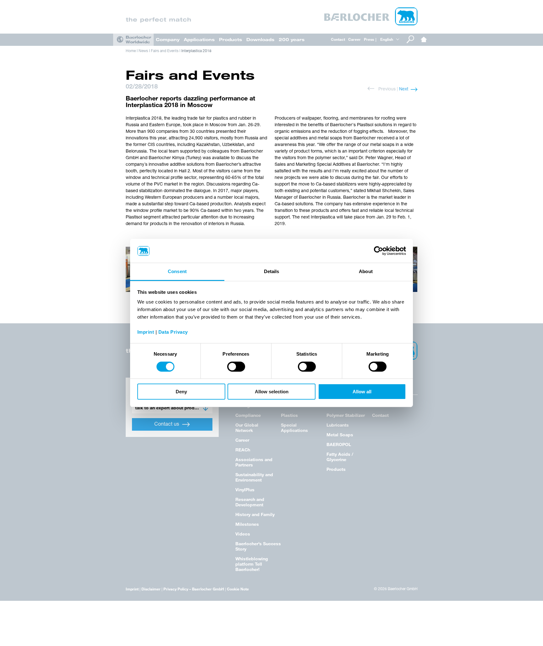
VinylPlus (245, 489)
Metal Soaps (339, 434)
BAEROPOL (338, 444)
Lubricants (337, 425)
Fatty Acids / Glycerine (339, 456)
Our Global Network (246, 427)
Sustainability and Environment (254, 477)
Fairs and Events (164, 51)
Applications (199, 39)
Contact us (166, 424)
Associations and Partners (253, 462)
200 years (291, 39)
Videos (242, 533)
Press (369, 39)
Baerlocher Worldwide (138, 39)
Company (167, 39)
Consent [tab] (177, 271)
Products (230, 39)
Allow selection (271, 392)
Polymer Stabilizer (345, 415)
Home (424, 39)
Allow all (362, 392)
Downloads (260, 39)
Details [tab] (271, 271)
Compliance (248, 415)
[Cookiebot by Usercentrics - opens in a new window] (378, 251)
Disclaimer (151, 588)
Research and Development (249, 502)
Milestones (247, 524)
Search (410, 39)
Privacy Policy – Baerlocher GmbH (193, 588)
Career (354, 39)
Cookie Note (238, 588)
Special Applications (294, 427)
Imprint (132, 588)
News (143, 51)
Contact (338, 39)
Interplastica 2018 (196, 51)
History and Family (255, 514)
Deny (181, 392)
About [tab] (366, 271)
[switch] (236, 367)
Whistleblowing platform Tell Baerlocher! (251, 564)
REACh (242, 449)
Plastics (289, 415)
